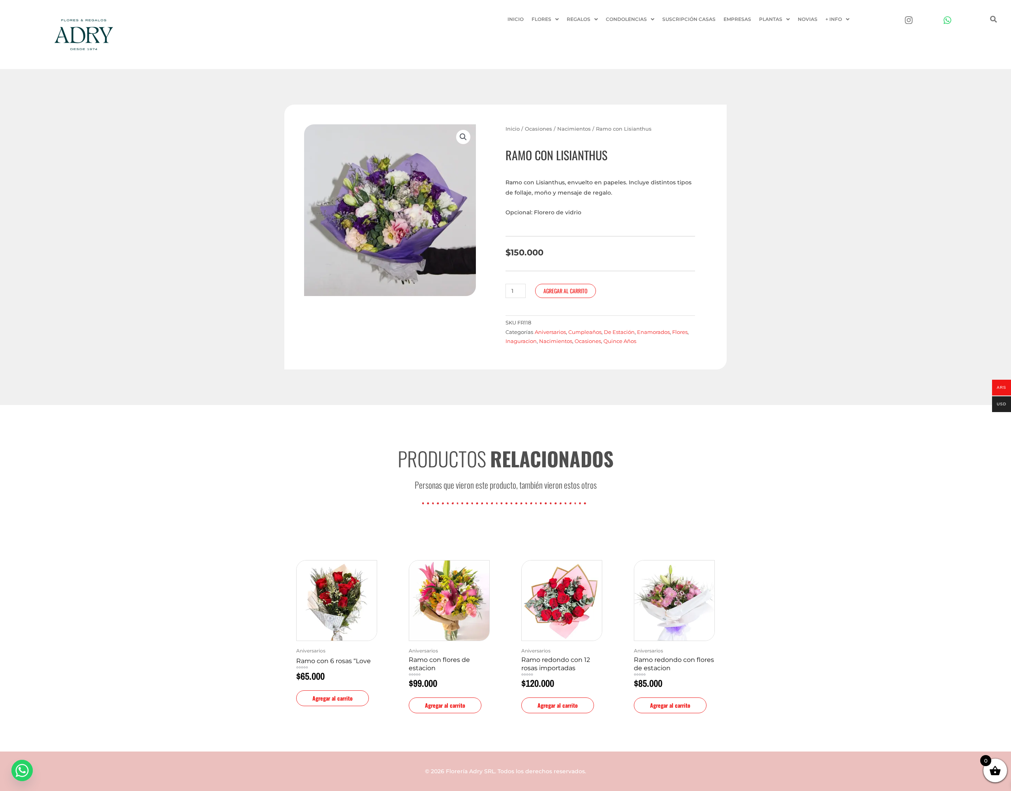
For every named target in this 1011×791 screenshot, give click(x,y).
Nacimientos (574, 129)
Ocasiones (538, 129)
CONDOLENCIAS (626, 19)
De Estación (619, 332)
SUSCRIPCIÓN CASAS (689, 19)
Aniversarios (550, 332)
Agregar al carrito (565, 291)
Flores (680, 332)
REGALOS (578, 19)
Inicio (513, 129)
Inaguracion (521, 341)
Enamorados (653, 332)
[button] (545, 19)
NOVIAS (807, 19)
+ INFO (833, 19)
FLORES (541, 19)
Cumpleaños (584, 332)
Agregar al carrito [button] (332, 698)
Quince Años (619, 341)
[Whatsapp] (22, 770)
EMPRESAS (737, 19)
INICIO (515, 19)
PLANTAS (770, 19)
